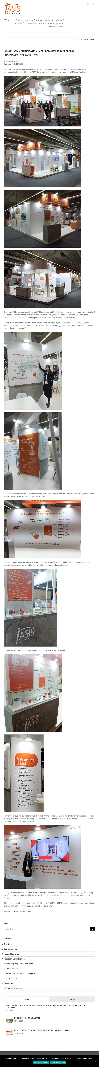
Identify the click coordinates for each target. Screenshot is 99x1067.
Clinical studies (12, 969)
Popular (27, 999)
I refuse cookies (58, 1062)
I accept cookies (41, 1062)
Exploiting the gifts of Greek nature (20, 964)
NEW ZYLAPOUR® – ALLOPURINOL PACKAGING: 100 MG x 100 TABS (42, 1030)
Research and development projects (20, 973)
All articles (18, 912)
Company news (10, 949)
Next (92, 40)
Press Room (26, 912)
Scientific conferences (15, 988)
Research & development (14, 959)
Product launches (11, 954)
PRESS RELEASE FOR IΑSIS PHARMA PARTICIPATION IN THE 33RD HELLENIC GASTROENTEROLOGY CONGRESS (46, 1006)
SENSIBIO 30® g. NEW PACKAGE (27, 1018)
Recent (72, 999)
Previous (84, 40)
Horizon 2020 (11, 978)
